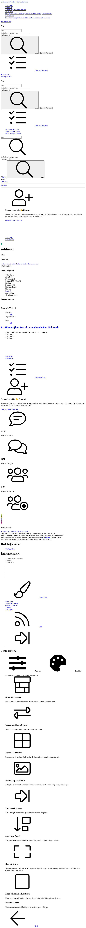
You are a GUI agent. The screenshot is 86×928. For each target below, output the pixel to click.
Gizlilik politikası (11, 605)
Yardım (8, 607)
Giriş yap (4, 181)
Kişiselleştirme (39, 377)
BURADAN (46, 537)
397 (11, 315)
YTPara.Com (10, 549)
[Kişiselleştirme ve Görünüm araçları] (18, 70)
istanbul (8, 291)
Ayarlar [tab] (37, 671)
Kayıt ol (4, 185)
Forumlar (8, 8)
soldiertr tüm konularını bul (28, 264)
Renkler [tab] (78, 671)
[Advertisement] (43, 228)
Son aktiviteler (47, 14)
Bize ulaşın (9, 601)
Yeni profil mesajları (34, 14)
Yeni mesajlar (10, 10)
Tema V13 (43, 598)
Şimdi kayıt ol (17, 220)
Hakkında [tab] (53, 327)
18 (11, 323)
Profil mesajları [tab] (10, 327)
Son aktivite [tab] (26, 327)
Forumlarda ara (20, 10)
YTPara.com (5, 74)
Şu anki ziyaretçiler (12, 18)
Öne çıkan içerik (11, 14)
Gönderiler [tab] (40, 327)
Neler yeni (9, 12)
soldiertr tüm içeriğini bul (10, 264)
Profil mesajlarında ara (42, 18)
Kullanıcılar (9, 16)
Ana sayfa (9, 6)
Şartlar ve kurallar (11, 603)
